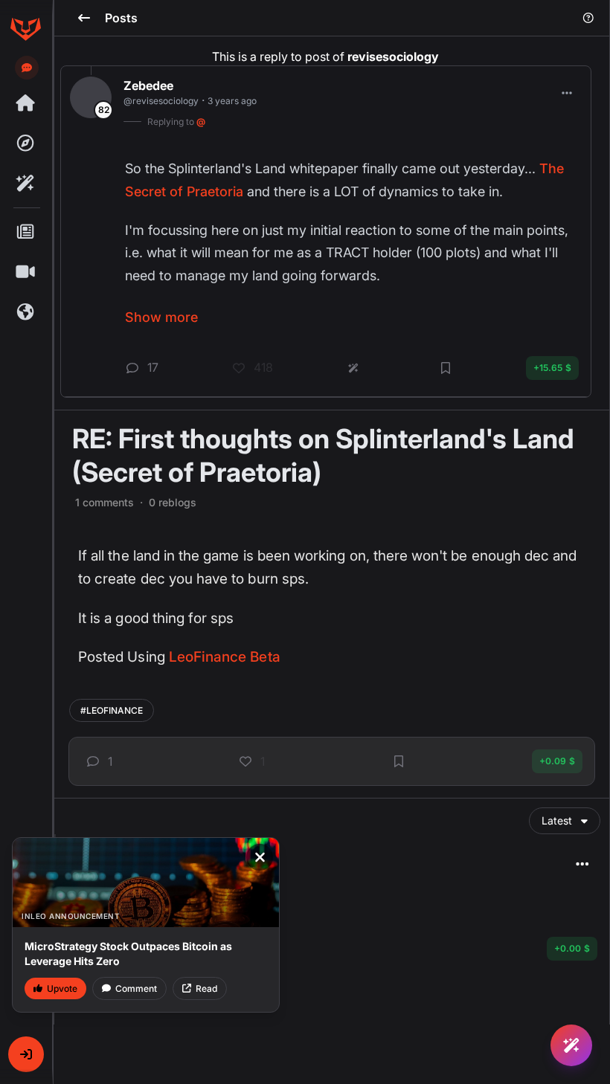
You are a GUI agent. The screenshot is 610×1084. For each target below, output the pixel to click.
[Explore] (25, 143)
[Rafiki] (25, 183)
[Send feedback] (27, 68)
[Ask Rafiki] (571, 1045)
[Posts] (25, 232)
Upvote (62, 988)
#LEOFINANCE (111, 710)
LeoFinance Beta (224, 656)
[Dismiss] (259, 857)
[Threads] (25, 103)
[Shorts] (25, 272)
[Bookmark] (399, 761)
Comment (136, 988)
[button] (26, 1054)
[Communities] (25, 312)
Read (206, 988)
